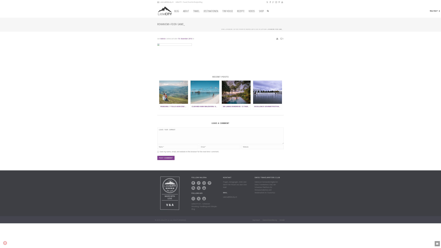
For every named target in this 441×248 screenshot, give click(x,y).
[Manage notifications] (5, 243)
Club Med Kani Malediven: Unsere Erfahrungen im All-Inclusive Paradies (205, 106)
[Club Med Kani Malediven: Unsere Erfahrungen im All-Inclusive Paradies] (205, 92)
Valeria (162, 39)
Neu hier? (434, 11)
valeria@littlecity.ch (167, 2)
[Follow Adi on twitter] (199, 199)
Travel (196, 11)
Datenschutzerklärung (270, 220)
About (186, 11)
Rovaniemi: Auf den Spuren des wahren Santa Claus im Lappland (246, 29)
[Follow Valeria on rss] (193, 188)
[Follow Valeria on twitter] (199, 188)
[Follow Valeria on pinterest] (209, 183)
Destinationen (211, 11)
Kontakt (282, 220)
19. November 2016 (185, 39)
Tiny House (227, 11)
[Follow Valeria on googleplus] (199, 183)
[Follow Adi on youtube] (204, 199)
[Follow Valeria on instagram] (204, 183)
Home (223, 29)
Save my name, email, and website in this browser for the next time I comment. (189, 152)
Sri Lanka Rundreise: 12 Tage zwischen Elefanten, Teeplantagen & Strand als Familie (237, 106)
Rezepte (241, 11)
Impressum (256, 220)
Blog (176, 11)
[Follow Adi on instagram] (193, 199)
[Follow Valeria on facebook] (193, 183)
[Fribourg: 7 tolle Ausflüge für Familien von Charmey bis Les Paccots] (173, 92)
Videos (252, 11)
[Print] (277, 38)
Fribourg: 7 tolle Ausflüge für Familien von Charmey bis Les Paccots (174, 106)
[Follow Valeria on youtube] (204, 188)
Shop (261, 11)
